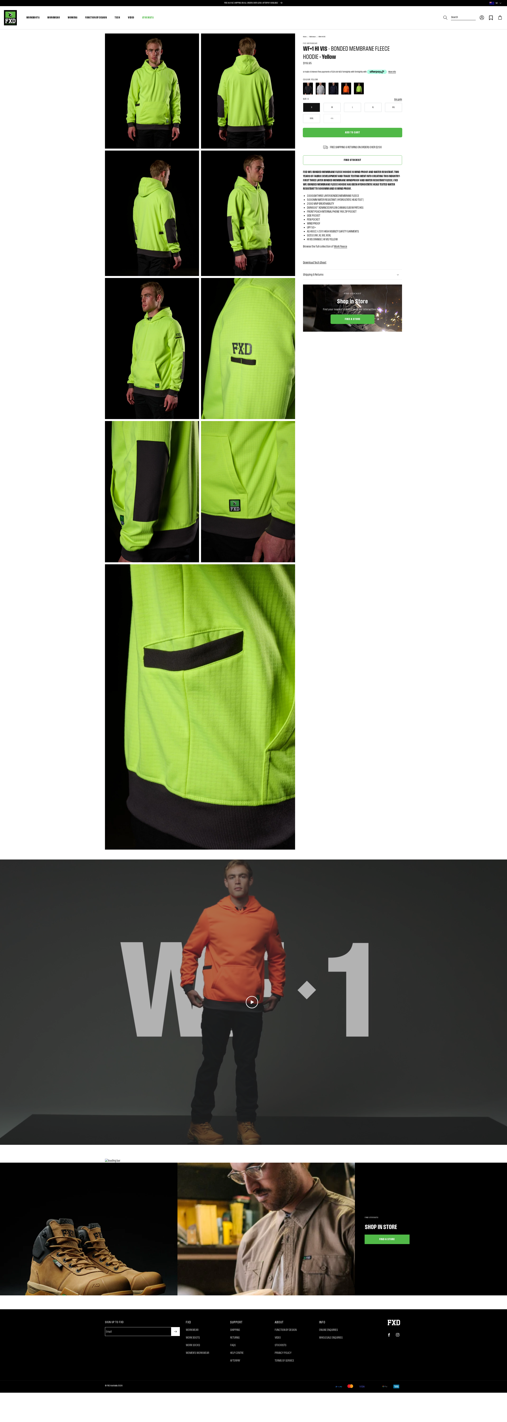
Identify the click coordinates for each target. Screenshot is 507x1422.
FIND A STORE (387, 1239)
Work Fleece (340, 246)
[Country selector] (500, 3)
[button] (482, 17)
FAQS (233, 1345)
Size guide (398, 99)
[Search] (445, 17)
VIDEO (131, 17)
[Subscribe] (175, 1331)
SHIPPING (235, 1329)
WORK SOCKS (193, 1345)
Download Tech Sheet (314, 262)
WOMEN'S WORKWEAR (197, 1352)
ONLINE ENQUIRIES (328, 1329)
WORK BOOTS (193, 1337)
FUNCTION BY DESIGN (96, 17)
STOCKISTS (148, 17)
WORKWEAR (53, 17)
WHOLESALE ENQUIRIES (331, 1337)
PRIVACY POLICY (283, 1352)
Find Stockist (352, 159)
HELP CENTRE (237, 1352)
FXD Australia (112, 1385)
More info (392, 72)
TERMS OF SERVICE (284, 1360)
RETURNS (235, 1337)
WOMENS (72, 17)
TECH (117, 17)
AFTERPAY (235, 1360)
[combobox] (463, 15)
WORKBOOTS (33, 17)
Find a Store (352, 318)
